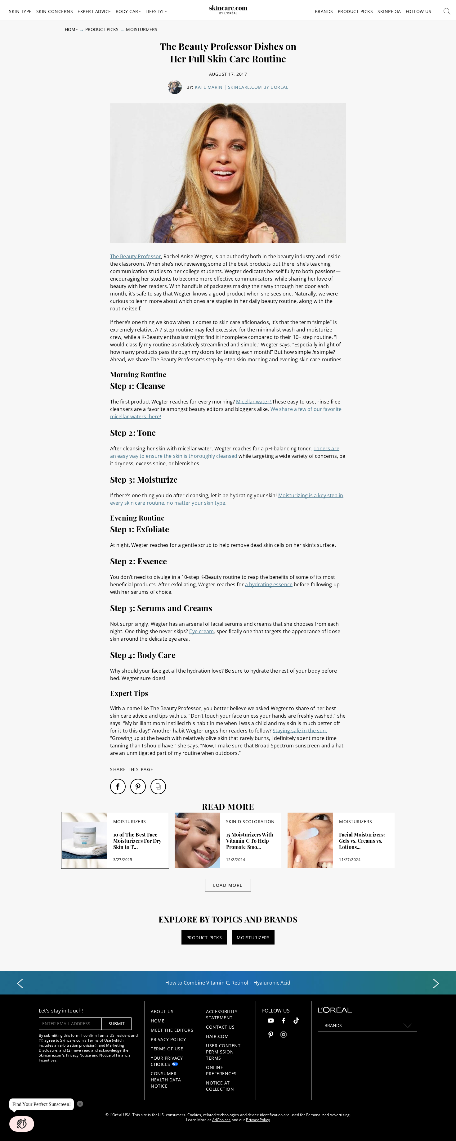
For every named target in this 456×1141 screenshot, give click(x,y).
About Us (162, 1011)
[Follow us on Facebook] (283, 1021)
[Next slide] (436, 983)
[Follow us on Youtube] (271, 1021)
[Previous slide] (20, 983)
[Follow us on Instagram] (283, 1035)
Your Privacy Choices (167, 1061)
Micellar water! (254, 401)
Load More (228, 885)
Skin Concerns (54, 11)
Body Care (128, 11)
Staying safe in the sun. (300, 730)
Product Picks (355, 11)
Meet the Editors (172, 1030)
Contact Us (220, 1027)
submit (117, 1023)
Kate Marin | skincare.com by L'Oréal (241, 87)
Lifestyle (156, 11)
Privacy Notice (78, 1055)
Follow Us (418, 11)
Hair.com (217, 1036)
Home (71, 29)
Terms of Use (99, 1040)
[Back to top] (442, 1127)
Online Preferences (221, 1070)
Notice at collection (220, 1086)
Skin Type (20, 11)
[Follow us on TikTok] (296, 1021)
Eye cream (201, 631)
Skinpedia (389, 11)
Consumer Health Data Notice (166, 1080)
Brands (324, 11)
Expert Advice (94, 11)
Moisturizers (141, 29)
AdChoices (221, 1119)
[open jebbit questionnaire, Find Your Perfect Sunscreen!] (21, 1124)
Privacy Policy (168, 1039)
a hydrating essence (269, 584)
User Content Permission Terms (223, 1052)
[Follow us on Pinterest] (271, 1035)
